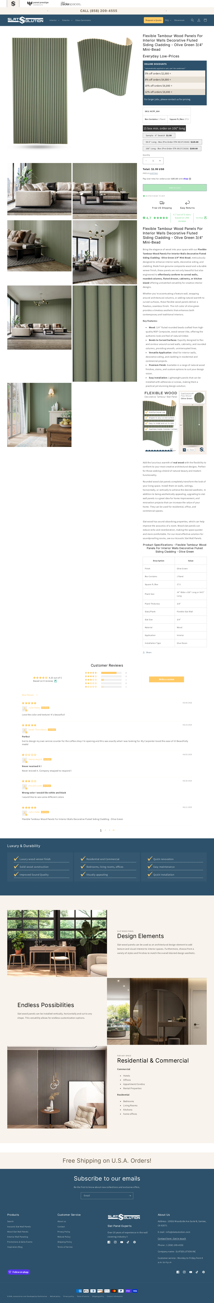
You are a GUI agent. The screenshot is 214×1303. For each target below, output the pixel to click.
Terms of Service (65, 1247)
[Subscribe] (130, 1195)
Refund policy (55, 1296)
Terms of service (83, 1296)
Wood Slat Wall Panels (17, 1231)
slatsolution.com (19, 1296)
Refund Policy (64, 1236)
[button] (54, 20)
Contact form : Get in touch (172, 1238)
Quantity (146, 155)
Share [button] (149, 652)
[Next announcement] (166, 11)
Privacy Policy (64, 1231)
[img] (29, 703)
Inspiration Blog (15, 1247)
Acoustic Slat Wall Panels (19, 1226)
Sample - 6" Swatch (159, 135)
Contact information (115, 1296)
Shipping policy (98, 1296)
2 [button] (105, 830)
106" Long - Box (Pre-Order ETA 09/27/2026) (172, 148)
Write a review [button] (166, 679)
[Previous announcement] (48, 11)
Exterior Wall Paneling (17, 1236)
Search (10, 1221)
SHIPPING (154, 173)
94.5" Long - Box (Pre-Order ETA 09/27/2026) (172, 142)
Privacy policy (68, 1296)
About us (62, 1221)
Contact (61, 1226)
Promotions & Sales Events (19, 1242)
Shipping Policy (65, 1242)
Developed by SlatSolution (37, 1296)
